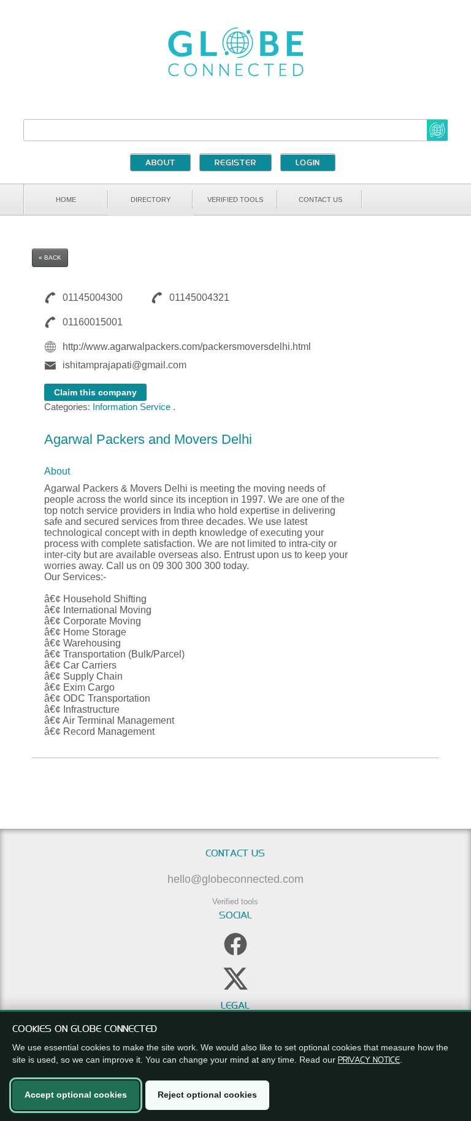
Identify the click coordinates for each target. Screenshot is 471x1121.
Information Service (131, 406)
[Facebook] (235, 944)
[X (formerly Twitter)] (235, 978)
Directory (150, 199)
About (160, 163)
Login (308, 163)
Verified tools (235, 199)
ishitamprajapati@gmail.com (124, 365)
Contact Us (320, 199)
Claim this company (95, 392)
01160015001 (93, 322)
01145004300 (93, 297)
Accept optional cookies (76, 1095)
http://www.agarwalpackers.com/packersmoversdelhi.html (187, 346)
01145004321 (199, 297)
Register (235, 163)
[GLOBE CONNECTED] (235, 51)
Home (66, 199)
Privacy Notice (369, 1060)
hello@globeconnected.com (235, 879)
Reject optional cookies (207, 1095)
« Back (50, 257)
